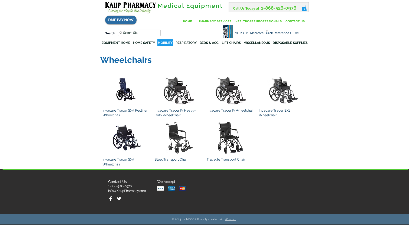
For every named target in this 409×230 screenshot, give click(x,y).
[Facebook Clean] (110, 198)
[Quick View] (126, 89)
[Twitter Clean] (119, 198)
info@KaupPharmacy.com (127, 191)
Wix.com (230, 219)
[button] (304, 8)
